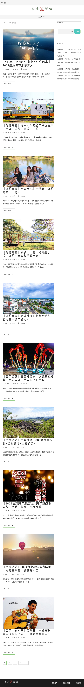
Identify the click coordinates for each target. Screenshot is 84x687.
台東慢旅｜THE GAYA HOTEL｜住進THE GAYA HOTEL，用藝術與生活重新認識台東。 (69, 52)
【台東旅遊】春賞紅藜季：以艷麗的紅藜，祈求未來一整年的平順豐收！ (28, 378)
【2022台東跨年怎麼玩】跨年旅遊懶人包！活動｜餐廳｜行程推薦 (27, 505)
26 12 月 (13, 132)
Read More (9, 83)
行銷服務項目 (67, 683)
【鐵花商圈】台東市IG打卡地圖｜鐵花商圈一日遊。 (28, 190)
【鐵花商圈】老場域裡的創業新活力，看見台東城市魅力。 (28, 317)
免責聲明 (54, 683)
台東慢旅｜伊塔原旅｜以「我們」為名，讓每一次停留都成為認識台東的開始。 (69, 62)
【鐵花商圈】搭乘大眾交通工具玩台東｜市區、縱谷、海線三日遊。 (28, 127)
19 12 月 (13, 510)
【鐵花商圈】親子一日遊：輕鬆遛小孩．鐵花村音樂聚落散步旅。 (26, 254)
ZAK (6, 132)
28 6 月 (12, 574)
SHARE (25, 69)
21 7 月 (12, 447)
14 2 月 (15, 383)
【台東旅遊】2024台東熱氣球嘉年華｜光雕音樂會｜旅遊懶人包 (27, 568)
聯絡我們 (78, 683)
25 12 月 (13, 196)
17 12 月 (13, 638)
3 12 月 (15, 69)
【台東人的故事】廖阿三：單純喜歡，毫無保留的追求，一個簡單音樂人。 (28, 632)
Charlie (8, 69)
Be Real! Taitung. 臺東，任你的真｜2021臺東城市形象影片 (27, 63)
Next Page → (23, 662)
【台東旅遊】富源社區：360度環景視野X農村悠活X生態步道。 (27, 441)
